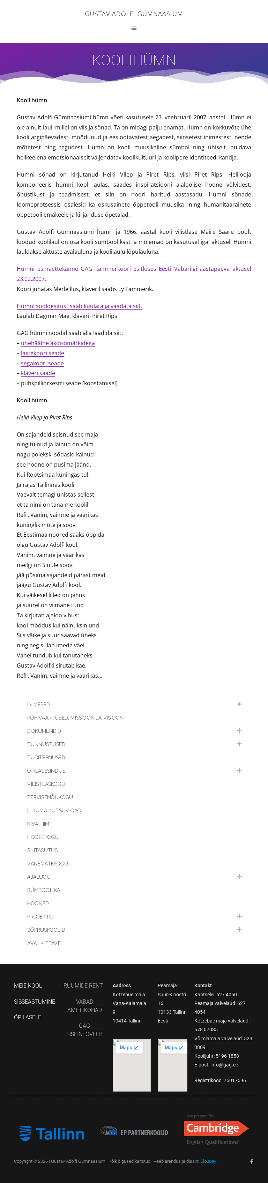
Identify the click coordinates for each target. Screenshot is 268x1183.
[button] (134, 28)
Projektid (40, 917)
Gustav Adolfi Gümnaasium (134, 13)
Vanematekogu (47, 863)
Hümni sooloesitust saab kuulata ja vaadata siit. (79, 306)
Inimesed (38, 704)
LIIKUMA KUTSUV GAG (54, 810)
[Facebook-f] (252, 1161)
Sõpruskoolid (46, 930)
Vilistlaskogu (46, 784)
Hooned (38, 903)
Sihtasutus (42, 850)
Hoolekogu (43, 837)
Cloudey (208, 1161)
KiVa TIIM (38, 824)
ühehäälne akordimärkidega (58, 343)
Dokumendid (44, 731)
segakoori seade (42, 363)
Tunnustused (46, 744)
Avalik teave (43, 943)
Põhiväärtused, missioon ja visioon (75, 718)
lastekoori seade (42, 353)
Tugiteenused (46, 757)
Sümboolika (43, 890)
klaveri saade (38, 373)
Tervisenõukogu (50, 797)
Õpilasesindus (46, 771)
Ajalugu (38, 877)
